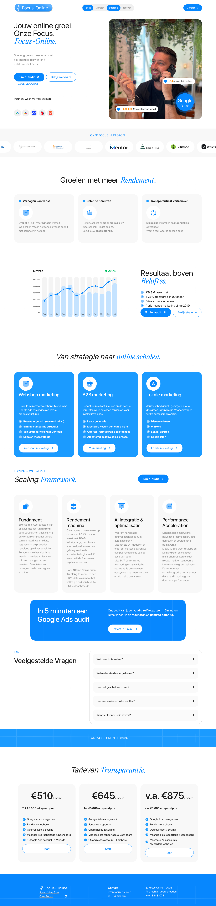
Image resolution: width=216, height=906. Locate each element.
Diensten (100, 7)
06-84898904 (117, 895)
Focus (88, 7)
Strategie (113, 7)
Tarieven (127, 7)
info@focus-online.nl (120, 892)
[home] (33, 7)
